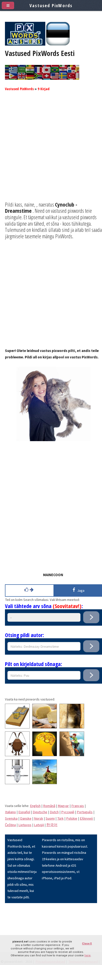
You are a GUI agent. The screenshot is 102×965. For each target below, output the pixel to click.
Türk (60, 818)
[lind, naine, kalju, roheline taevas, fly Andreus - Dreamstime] (44, 783)
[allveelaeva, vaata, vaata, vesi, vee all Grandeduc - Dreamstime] (17, 783)
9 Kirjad (44, 88)
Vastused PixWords (19, 88)
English (35, 806)
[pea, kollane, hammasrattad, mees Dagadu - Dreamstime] (44, 755)
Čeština (10, 825)
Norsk (38, 818)
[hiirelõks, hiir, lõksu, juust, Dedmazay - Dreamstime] (17, 727)
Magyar (63, 806)
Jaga (80, 590)
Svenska (11, 818)
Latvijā (39, 825)
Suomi (50, 818)
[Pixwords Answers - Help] (25, 44)
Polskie (71, 818)
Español (24, 812)
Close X (87, 943)
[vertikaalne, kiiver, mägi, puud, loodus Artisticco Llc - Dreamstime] (71, 755)
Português (85, 812)
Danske (25, 818)
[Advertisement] (51, 150)
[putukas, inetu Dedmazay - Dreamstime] (17, 755)
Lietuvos (24, 825)
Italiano (10, 812)
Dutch (54, 812)
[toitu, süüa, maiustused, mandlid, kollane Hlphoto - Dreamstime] (44, 727)
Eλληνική (86, 818)
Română (49, 806)
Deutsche (40, 812)
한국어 (51, 825)
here (87, 955)
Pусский (67, 812)
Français (77, 806)
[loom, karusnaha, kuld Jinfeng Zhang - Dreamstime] (71, 727)
